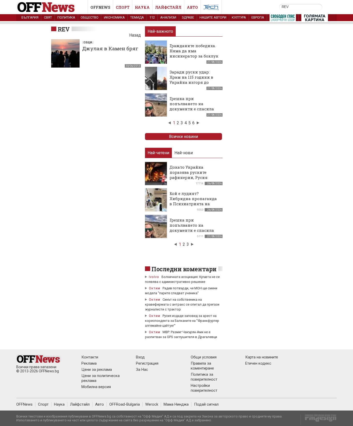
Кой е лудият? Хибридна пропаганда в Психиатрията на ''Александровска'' (193, 201)
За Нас (142, 369)
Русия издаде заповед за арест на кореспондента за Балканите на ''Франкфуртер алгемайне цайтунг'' (182, 320)
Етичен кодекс (258, 363)
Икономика (114, 17)
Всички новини (183, 136)
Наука (142, 7)
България (30, 17)
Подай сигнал (206, 404)
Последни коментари (184, 269)
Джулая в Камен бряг (110, 48)
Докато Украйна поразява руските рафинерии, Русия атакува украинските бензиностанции (192, 177)
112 (152, 17)
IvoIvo (154, 277)
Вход (140, 357)
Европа (257, 17)
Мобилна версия (96, 386)
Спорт (122, 7)
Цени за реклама (96, 369)
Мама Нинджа (176, 404)
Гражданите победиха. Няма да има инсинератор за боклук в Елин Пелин (194, 53)
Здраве (188, 17)
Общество (89, 17)
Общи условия (204, 357)
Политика (66, 17)
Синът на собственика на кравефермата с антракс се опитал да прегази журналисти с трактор (182, 304)
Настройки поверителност (204, 388)
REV (64, 29)
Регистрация (147, 363)
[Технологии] (211, 8)
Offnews (100, 7)
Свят (48, 17)
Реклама (89, 363)
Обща (87, 42)
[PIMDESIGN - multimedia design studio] (318, 419)
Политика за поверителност (204, 377)
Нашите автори (212, 17)
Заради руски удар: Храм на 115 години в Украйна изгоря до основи (191, 79)
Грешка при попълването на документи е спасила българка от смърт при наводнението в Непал (194, 109)
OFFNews (24, 404)
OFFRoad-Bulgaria (124, 404)
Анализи (168, 17)
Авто (192, 7)
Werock (151, 404)
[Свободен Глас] (282, 18)
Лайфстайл (168, 7)
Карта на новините (261, 357)
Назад (135, 35)
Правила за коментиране (202, 366)
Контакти (89, 357)
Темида (137, 17)
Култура (239, 17)
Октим (154, 288)
